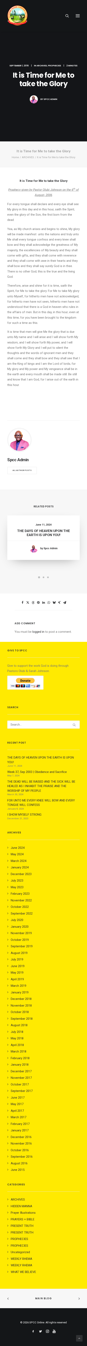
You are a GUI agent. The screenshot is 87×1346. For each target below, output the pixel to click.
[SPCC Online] (17, 15)
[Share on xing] (59, 602)
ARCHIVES (42, 65)
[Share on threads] (33, 602)
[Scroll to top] (79, 1338)
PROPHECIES (54, 65)
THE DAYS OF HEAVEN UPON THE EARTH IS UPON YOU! (43, 533)
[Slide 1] (39, 577)
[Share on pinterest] (38, 602)
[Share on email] (64, 602)
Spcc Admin (50, 99)
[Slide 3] (48, 577)
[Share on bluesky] (54, 602)
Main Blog (43, 1298)
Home (15, 157)
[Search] (65, 16)
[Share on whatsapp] (48, 602)
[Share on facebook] (22, 602)
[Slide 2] (43, 577)
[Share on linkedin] (43, 602)
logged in (38, 632)
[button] (77, 16)
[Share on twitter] (27, 602)
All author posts (22, 470)
